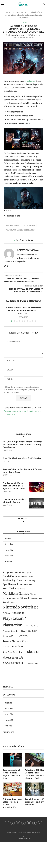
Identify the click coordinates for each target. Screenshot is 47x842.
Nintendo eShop (8, 602)
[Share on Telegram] (29, 240)
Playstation (18, 612)
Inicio (7, 12)
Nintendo (25, 598)
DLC (20, 581)
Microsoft (7, 598)
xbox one (34, 651)
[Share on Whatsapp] (26, 240)
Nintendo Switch (18, 607)
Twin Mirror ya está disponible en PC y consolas (34, 802)
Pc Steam (6, 613)
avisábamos (30, 81)
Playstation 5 (29, 225)
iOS (30, 584)
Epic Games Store (13, 584)
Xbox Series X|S (14, 663)
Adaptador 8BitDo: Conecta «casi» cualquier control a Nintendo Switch (34, 774)
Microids (33, 594)
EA (25, 580)
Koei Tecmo (21, 589)
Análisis (8, 538)
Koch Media (9, 588)
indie (26, 584)
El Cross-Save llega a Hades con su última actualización (12, 803)
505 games (8, 572)
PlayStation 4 (15, 618)
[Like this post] (17, 240)
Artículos (9, 544)
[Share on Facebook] (20, 240)
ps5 (18, 631)
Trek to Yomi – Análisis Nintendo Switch (14, 500)
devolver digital (10, 580)
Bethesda (24, 577)
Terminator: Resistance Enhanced (20, 230)
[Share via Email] (32, 240)
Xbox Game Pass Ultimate (14, 652)
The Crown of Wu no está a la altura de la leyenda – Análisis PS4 (14, 486)
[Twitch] (40, 823)
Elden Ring (31, 581)
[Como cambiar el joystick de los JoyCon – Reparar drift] (12, 760)
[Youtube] (29, 823)
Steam (23, 636)
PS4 (13, 630)
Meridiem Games (12, 225)
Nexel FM (9, 555)
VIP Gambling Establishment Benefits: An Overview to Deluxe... (23, 310)
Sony (34, 631)
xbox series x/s (13, 657)
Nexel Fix (9, 550)
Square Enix (10, 636)
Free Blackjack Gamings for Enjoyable (22, 458)
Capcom (31, 577)
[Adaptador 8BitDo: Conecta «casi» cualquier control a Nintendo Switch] (34, 760)
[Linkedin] (23, 823)
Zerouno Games (32, 664)
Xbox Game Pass (13, 646)
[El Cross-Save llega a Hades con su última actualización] (12, 789)
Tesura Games (12, 641)
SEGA (24, 630)
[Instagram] (18, 823)
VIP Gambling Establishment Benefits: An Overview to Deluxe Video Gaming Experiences (22, 444)
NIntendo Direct (36, 599)
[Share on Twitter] (23, 240)
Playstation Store (32, 626)
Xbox (25, 641)
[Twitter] (12, 823)
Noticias (19, 12)
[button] (4, 210)
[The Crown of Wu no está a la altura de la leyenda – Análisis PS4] (36, 487)
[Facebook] (7, 823)
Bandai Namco (11, 576)
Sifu (29, 631)
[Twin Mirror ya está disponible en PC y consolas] (34, 789)
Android (17, 572)
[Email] (34, 823)
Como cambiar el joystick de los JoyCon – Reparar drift (11, 774)
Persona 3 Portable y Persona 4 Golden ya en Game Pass (22, 470)
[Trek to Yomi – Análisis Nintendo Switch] (36, 503)
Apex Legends (26, 572)
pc (36, 607)
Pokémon (6, 631)
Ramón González (16, 35)
